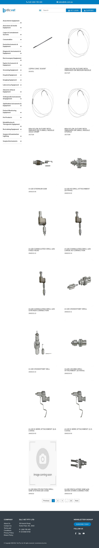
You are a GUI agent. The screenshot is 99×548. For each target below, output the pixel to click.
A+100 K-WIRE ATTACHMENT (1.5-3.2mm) (78, 430)
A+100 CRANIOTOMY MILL (39, 369)
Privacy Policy (9, 533)
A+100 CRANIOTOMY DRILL (76, 309)
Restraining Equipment (11, 129)
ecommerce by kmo (41, 543)
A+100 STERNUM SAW (38, 189)
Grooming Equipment (10, 70)
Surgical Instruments (10, 141)
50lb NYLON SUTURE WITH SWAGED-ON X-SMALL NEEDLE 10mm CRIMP (41, 130)
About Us (7, 523)
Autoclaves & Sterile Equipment (10, 27)
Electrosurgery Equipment (12, 58)
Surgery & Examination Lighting (11, 135)
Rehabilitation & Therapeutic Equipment (11, 123)
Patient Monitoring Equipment (9, 111)
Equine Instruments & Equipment (10, 64)
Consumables (7, 39)
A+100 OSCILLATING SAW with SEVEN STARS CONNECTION (77, 490)
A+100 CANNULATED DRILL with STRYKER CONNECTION (42, 309)
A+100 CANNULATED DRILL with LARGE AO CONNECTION (78, 249)
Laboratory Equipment (11, 85)
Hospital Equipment (10, 75)
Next (76, 501)
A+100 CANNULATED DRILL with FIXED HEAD (42, 249)
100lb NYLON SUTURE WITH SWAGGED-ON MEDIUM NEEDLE (78, 69)
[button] (40, 10)
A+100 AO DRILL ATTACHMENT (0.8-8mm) (77, 189)
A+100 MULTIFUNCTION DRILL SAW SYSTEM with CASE (41, 490)
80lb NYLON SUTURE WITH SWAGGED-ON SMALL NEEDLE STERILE (77, 130)
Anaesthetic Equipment (11, 21)
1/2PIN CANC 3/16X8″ (37, 68)
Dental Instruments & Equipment (10, 45)
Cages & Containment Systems (10, 33)
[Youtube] (84, 533)
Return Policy (8, 535)
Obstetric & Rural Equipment (9, 91)
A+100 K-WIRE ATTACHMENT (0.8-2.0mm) (42, 430)
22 (71, 500)
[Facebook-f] (76, 533)
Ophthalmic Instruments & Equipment (12, 104)
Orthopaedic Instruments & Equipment (12, 98)
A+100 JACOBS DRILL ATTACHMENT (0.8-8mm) (74, 369)
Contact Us (8, 526)
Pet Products (7, 117)
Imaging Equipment (10, 80)
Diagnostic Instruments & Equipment (12, 52)
